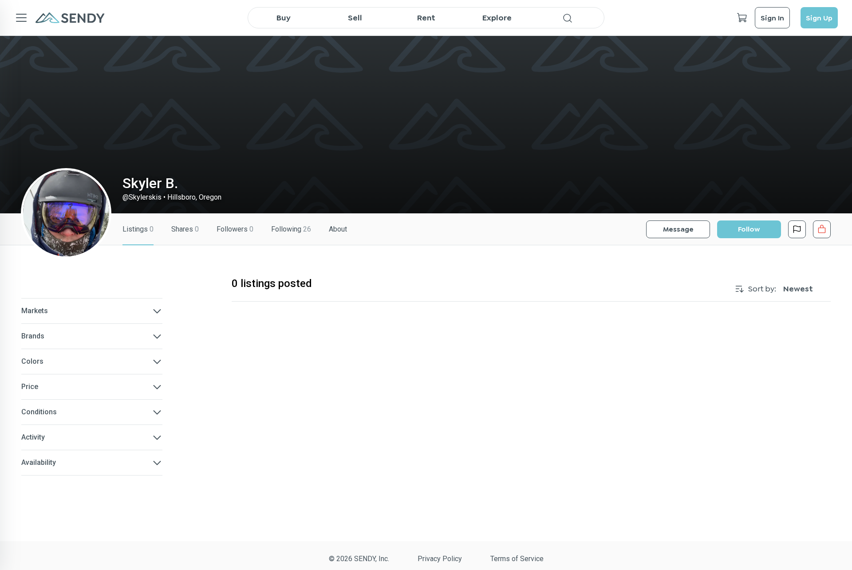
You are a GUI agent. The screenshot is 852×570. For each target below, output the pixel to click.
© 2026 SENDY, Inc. (359, 558)
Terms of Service (517, 558)
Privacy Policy (440, 558)
